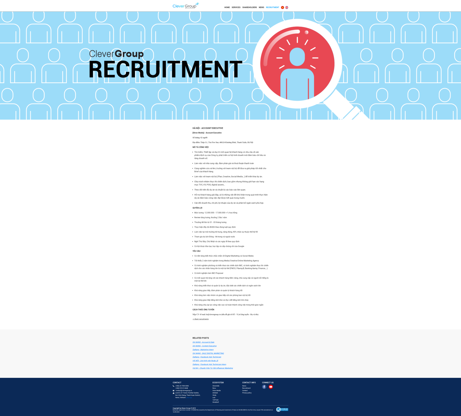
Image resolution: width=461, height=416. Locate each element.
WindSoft (215, 402)
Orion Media (216, 390)
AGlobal (215, 393)
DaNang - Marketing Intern (203, 350)
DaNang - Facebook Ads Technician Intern (209, 364)
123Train (215, 400)
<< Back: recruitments (201, 319)
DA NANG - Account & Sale (203, 342)
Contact (245, 390)
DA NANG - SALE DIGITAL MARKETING (208, 353)
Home (227, 7)
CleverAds (215, 386)
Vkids (214, 395)
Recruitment (272, 7)
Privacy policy (247, 393)
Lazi (213, 397)
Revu (214, 388)
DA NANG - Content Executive (204, 346)
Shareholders (249, 7)
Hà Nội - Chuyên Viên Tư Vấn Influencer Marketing (213, 368)
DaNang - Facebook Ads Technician (207, 357)
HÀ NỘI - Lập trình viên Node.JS (205, 361)
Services (236, 7)
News (261, 7)
